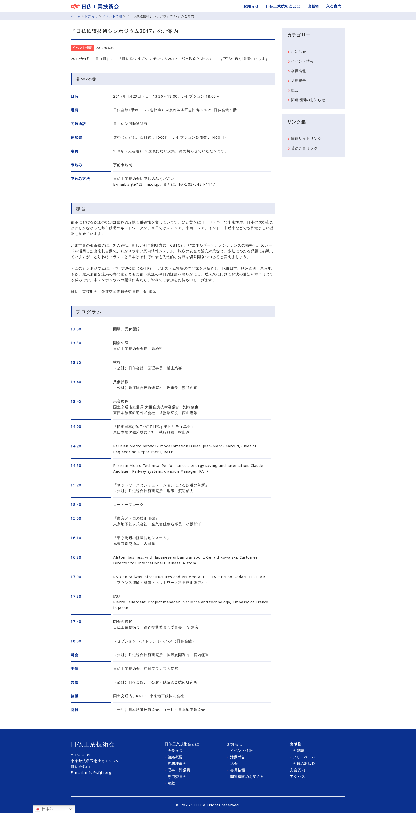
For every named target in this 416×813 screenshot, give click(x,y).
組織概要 (174, 756)
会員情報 (298, 70)
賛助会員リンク (304, 148)
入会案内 (334, 6)
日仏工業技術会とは (283, 6)
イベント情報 (112, 16)
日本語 (47, 809)
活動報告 (298, 80)
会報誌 (297, 750)
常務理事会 (176, 763)
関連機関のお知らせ (308, 99)
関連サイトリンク (306, 138)
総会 (295, 90)
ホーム (76, 16)
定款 (170, 782)
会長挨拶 (174, 750)
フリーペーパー (304, 756)
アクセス (297, 776)
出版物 (313, 6)
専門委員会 (176, 776)
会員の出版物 (303, 763)
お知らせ (251, 6)
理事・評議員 (177, 769)
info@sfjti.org (98, 772)
